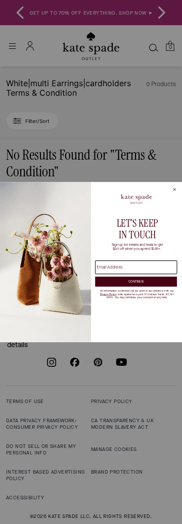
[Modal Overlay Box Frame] (91, 262)
